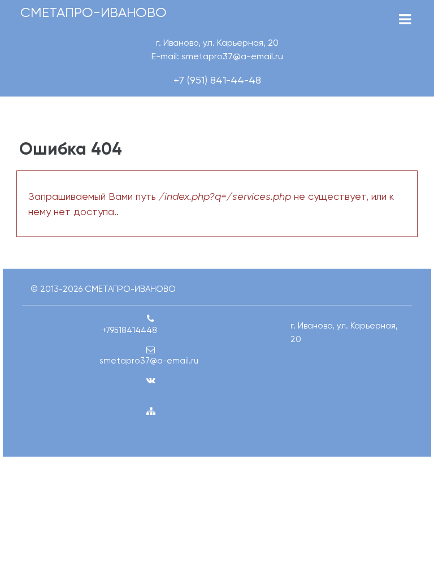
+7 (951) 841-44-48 (217, 80)
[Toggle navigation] (405, 19)
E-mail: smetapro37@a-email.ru (217, 56)
